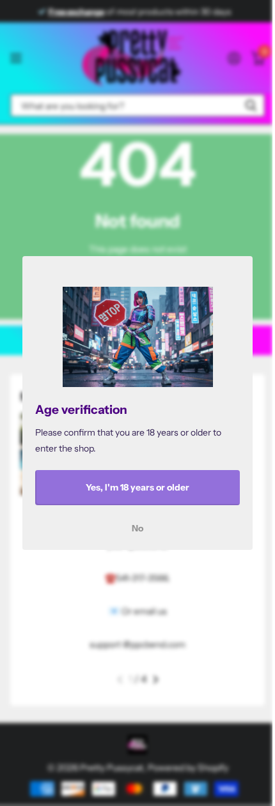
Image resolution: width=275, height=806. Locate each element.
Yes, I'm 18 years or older (137, 487)
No (137, 528)
